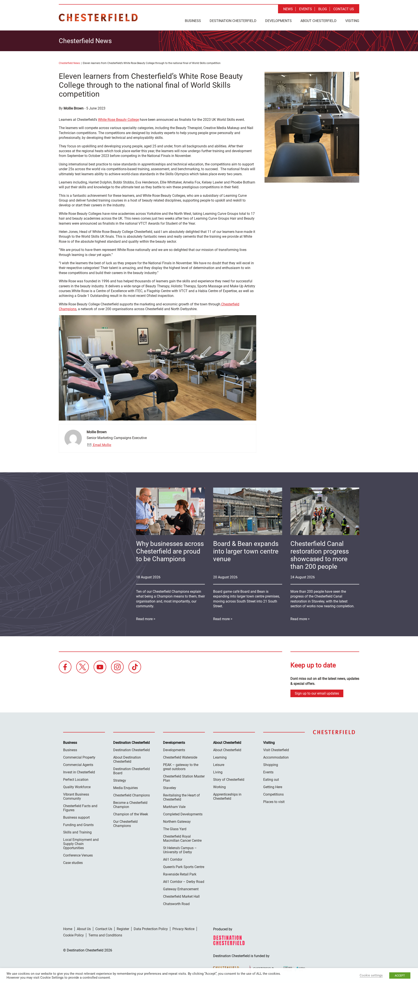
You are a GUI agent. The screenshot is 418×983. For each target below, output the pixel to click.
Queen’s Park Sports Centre (183, 867)
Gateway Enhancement (181, 889)
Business (193, 21)
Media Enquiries (125, 788)
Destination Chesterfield (98, 17)
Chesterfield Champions (131, 795)
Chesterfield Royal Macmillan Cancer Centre (182, 838)
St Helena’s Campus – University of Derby (180, 850)
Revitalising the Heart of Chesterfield (181, 797)
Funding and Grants (78, 825)
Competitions (273, 794)
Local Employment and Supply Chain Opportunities (81, 844)
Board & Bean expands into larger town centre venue (245, 551)
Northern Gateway (177, 822)
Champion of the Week (130, 814)
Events (305, 9)
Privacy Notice (183, 929)
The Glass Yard (174, 829)
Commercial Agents (78, 765)
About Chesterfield (318, 21)
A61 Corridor (172, 859)
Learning (220, 757)
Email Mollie (101, 445)
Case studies (73, 863)
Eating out (271, 780)
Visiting (352, 21)
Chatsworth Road (176, 904)
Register (123, 929)
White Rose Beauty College (118, 120)
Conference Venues (78, 855)
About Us (84, 929)
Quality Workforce (77, 787)
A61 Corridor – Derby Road (183, 882)
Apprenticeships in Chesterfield (227, 796)
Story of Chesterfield (228, 780)
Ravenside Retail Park (179, 874)
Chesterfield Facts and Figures (80, 808)
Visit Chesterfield (276, 750)
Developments (278, 21)
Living (217, 772)
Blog (322, 9)
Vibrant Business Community (76, 796)
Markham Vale (174, 807)
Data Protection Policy (151, 929)
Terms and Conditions (105, 935)
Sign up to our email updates (317, 693)
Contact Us (343, 9)
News (288, 9)
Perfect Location (75, 780)
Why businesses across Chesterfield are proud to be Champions (170, 551)
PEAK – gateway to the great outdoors (180, 767)
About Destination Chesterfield (127, 759)
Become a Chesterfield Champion (130, 805)
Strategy (119, 780)
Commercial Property (79, 757)
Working (219, 787)
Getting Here (272, 787)
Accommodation (276, 757)
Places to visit (274, 802)
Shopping (270, 765)
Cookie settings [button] (371, 975)
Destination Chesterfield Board (131, 771)
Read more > (300, 619)
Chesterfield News (69, 63)
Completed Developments (182, 814)
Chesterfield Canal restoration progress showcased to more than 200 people (319, 555)
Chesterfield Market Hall (181, 896)
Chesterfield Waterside (180, 757)
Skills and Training (77, 832)
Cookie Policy (73, 935)
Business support (76, 817)
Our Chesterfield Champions (125, 824)
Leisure (218, 765)
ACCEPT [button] (400, 975)
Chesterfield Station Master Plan (184, 778)
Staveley (169, 788)
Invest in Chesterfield (79, 772)
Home (67, 929)
